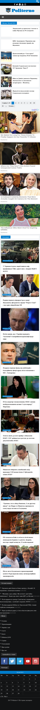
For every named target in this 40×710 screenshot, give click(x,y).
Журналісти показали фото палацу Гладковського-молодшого (23, 92)
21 (18, 690)
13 (13, 686)
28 (18, 693)
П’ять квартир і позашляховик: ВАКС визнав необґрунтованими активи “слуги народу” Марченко (19, 404)
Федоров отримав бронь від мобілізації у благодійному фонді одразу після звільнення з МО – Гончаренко (19, 370)
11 (1, 686)
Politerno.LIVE (6, 637)
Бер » (6, 696)
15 (24, 686)
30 (2, 106)
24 (36, 690)
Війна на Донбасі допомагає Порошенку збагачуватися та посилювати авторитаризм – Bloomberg (25, 80)
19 (7, 690)
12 (7, 686)
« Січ (1, 696)
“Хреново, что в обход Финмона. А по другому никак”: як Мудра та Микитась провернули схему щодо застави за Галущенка (19, 505)
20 (34, 103)
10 (30, 103)
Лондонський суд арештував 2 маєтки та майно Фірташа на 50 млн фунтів (25, 29)
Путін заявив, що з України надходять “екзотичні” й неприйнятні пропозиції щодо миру (18, 336)
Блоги (3, 634)
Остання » (11, 106)
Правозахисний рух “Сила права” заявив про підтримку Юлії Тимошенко (25, 54)
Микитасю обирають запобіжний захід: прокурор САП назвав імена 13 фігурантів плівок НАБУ (18, 472)
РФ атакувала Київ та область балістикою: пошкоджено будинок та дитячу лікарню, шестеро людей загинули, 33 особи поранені (18, 539)
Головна (4, 621)
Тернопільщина (7, 261)
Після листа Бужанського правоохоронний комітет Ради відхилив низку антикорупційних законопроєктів (19, 573)
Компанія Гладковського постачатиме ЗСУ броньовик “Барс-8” (24, 67)
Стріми (4, 640)
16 (30, 686)
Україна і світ (7, 294)
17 (36, 686)
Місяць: (8, 23)
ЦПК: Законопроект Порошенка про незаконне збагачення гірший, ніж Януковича (24, 43)
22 (24, 690)
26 (7, 693)
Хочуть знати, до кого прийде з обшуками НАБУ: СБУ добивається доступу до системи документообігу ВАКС (18, 438)
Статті (4, 631)
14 (18, 686)
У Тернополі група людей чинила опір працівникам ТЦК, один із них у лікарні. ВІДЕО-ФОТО (20, 268)
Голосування (6, 644)
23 (30, 690)
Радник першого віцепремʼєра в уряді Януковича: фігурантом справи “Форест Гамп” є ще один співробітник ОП (19, 302)
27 (13, 693)
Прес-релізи (5, 647)
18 (1, 690)
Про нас (4, 650)
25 (1, 693)
